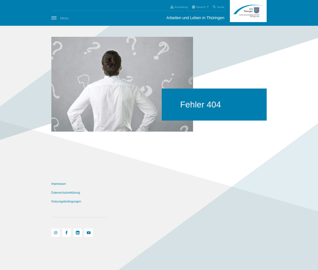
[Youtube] (88, 232)
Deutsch (201, 7)
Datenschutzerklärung (65, 192)
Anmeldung (181, 7)
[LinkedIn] (77, 232)
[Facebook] (66, 232)
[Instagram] (55, 232)
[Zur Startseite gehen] (248, 11)
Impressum (58, 183)
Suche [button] (220, 7)
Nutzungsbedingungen (66, 201)
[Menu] (53, 17)
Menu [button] (64, 18)
